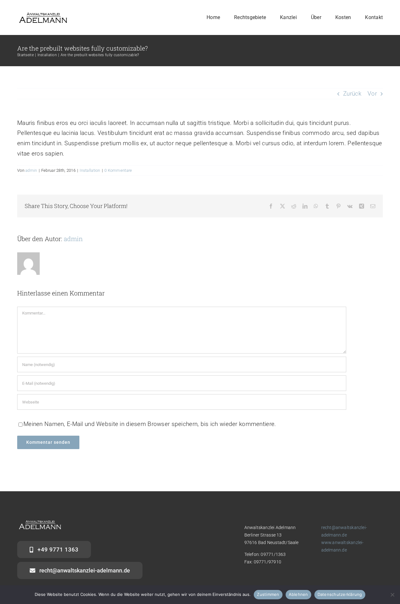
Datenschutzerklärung (340, 594)
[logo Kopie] (43, 14)
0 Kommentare (118, 170)
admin (31, 170)
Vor (372, 93)
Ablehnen (298, 594)
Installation (90, 170)
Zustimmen (268, 594)
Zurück (352, 93)
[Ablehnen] (392, 595)
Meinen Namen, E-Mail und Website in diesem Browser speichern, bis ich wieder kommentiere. (149, 424)
